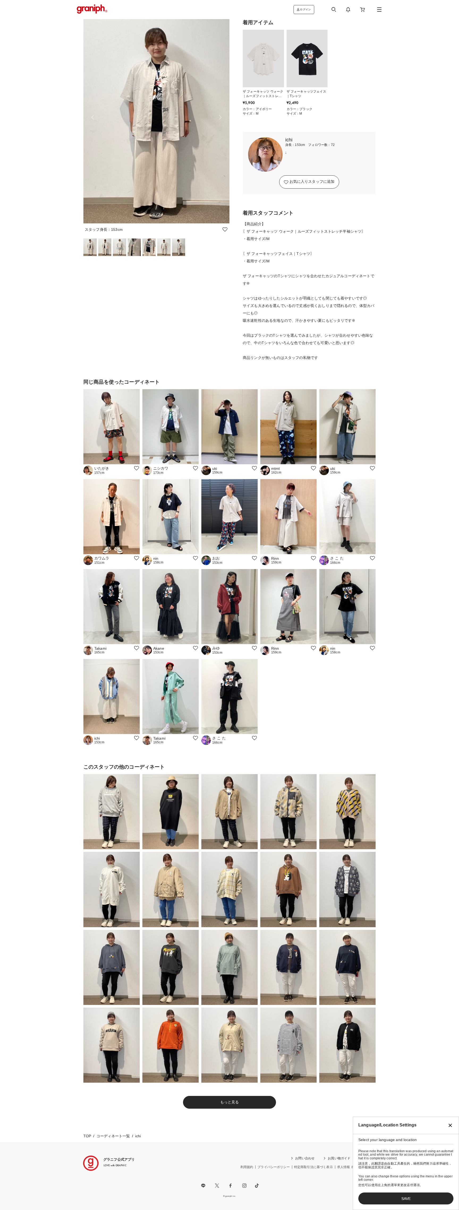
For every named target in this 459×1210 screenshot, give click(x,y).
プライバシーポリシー (273, 1167)
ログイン (305, 9)
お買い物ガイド (339, 1158)
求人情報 (343, 1167)
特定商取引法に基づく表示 (313, 1167)
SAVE (406, 1198)
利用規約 (246, 1167)
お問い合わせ (304, 1158)
